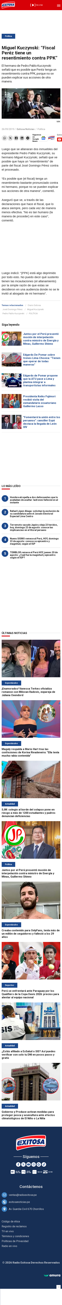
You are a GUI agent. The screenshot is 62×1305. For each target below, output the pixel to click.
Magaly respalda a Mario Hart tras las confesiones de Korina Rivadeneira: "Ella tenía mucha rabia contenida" (30, 752)
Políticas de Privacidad (15, 1241)
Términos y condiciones (15, 1236)
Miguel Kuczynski (35, 309)
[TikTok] (44, 1164)
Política (8, 36)
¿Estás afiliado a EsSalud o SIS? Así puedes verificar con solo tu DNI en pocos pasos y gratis (28, 1054)
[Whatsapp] (4, 138)
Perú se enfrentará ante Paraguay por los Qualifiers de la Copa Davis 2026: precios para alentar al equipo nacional (30, 994)
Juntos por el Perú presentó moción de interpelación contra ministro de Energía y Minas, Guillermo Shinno (41, 338)
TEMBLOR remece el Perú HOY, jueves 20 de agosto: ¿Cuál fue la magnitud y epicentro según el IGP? (34, 555)
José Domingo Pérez (12, 309)
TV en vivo (8, 1231)
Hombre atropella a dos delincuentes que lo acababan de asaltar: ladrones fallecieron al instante (34, 500)
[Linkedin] (22, 138)
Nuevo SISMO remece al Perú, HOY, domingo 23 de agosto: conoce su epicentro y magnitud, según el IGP (34, 541)
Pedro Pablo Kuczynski (13, 313)
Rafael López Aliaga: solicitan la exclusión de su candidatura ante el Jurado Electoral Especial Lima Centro (34, 514)
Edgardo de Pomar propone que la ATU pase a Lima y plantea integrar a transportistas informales (40, 380)
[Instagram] (33, 1164)
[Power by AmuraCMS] (52, 1275)
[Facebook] (16, 138)
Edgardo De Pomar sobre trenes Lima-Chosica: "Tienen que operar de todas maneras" (41, 359)
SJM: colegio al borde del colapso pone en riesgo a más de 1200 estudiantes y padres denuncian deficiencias (28, 813)
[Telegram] (28, 138)
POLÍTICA (33, 313)
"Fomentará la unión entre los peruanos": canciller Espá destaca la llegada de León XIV (41, 422)
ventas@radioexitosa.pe (23, 1194)
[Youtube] (28, 1164)
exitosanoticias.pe (19, 1202)
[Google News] (39, 1164)
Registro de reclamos (14, 1226)
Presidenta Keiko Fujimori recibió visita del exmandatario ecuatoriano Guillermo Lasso (39, 401)
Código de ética (11, 1221)
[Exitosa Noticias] (8, 5)
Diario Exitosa (34, 305)
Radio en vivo (9, 1246)
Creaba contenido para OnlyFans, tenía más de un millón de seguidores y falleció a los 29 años (31, 934)
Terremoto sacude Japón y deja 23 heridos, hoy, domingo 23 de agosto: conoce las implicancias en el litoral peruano (34, 527)
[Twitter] (10, 138)
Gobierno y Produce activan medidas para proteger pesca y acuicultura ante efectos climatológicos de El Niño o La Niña (28, 1115)
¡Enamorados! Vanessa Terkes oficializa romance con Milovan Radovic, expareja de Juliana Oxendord (28, 692)
